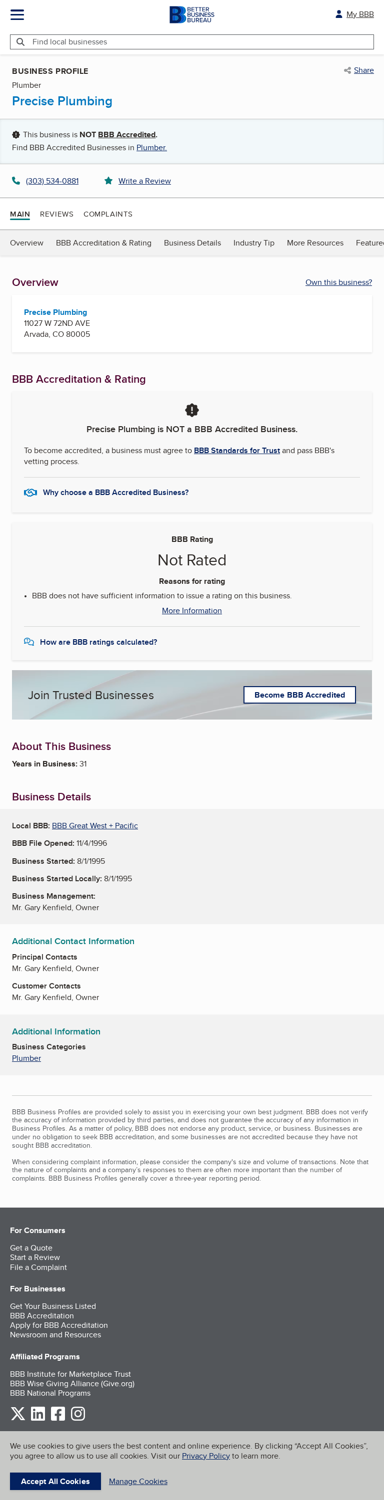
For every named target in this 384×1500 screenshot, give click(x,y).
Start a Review (35, 1257)
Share (364, 70)
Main (20, 214)
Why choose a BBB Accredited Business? (115, 492)
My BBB (360, 14)
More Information (192, 610)
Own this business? (339, 282)
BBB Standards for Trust (237, 450)
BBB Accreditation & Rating (104, 243)
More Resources (315, 243)
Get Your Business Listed (53, 1306)
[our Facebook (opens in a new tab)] (58, 1419)
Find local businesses (69, 41)
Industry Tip (254, 243)
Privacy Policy (206, 1456)
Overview (27, 243)
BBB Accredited (127, 134)
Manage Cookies (138, 1481)
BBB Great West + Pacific (95, 825)
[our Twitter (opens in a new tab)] (18, 1419)
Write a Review (144, 181)
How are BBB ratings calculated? (98, 642)
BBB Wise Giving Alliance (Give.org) (72, 1383)
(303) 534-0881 (52, 181)
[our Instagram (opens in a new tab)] (78, 1419)
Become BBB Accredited (299, 695)
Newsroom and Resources (55, 1334)
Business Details (192, 243)
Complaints (108, 214)
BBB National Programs (50, 1393)
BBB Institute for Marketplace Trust (70, 1374)
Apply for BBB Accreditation (59, 1325)
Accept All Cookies (55, 1481)
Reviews (57, 214)
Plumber (26, 1058)
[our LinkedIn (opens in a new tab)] (38, 1419)
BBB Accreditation (42, 1315)
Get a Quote (31, 1247)
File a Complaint (38, 1267)
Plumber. (151, 147)
